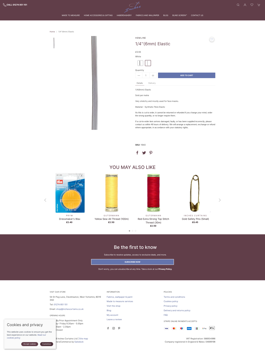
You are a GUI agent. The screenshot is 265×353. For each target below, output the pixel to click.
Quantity (139, 70)
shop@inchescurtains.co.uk (70, 309)
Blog (165, 15)
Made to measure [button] (71, 15)
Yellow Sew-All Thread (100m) (112, 218)
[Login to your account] (245, 5)
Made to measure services (120, 301)
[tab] (129, 231)
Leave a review (114, 319)
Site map (83, 338)
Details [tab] (140, 83)
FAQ (166, 315)
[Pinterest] (119, 328)
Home (52, 31)
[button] (238, 5)
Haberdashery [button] (124, 15)
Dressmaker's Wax (69, 218)
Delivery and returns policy (177, 310)
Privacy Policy (165, 269)
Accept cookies (29, 344)
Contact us (197, 15)
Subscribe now (132, 262)
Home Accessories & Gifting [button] (98, 15)
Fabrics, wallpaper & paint (119, 297)
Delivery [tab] (152, 83)
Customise (46, 344)
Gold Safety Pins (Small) (195, 218)
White (138, 56)
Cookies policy (171, 301)
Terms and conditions (174, 297)
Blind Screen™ (179, 15)
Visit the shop (113, 306)
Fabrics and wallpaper (147, 15)
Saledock (79, 341)
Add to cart (186, 75)
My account (112, 315)
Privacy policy (170, 306)
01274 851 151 (60, 304)
